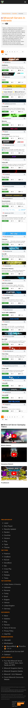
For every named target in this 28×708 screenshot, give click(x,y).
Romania (7, 590)
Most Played (8, 526)
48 (12, 82)
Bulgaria (6, 599)
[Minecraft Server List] (2, 2)
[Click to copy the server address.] (24, 62)
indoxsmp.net (6, 148)
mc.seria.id (7, 174)
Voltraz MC (5, 162)
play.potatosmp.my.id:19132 (11, 366)
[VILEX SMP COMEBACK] (14, 306)
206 (13, 344)
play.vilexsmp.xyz (8, 310)
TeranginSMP (5, 298)
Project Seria (5, 177)
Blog (5, 622)
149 (13, 153)
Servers (4, 23)
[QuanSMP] (14, 183)
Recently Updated (10, 529)
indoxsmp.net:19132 (9, 145)
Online (5, 70)
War (5, 566)
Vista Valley (5, 354)
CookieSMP (5, 106)
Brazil (6, 596)
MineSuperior (8, 643)
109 (13, 111)
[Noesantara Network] (14, 262)
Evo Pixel (4, 324)
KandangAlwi (5, 134)
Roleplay (7, 575)
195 (13, 288)
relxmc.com (7, 77)
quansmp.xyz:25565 (9, 186)
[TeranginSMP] (14, 292)
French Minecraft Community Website (13, 678)
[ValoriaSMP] (14, 389)
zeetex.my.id (7, 280)
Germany (7, 608)
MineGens (5, 407)
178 (13, 221)
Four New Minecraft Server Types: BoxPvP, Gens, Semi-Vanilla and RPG (13, 663)
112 (13, 125)
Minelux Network (6, 445)
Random (7, 532)
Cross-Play (7, 569)
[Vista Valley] (14, 348)
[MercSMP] (14, 333)
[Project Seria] (14, 171)
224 (13, 359)
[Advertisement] (14, 8)
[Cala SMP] (14, 210)
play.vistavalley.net (8, 351)
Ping (5, 541)
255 (13, 411)
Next (6, 54)
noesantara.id (7, 266)
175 (13, 206)
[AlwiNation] (14, 59)
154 (13, 167)
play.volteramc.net (8, 380)
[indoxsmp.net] (14, 142)
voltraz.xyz (6, 160)
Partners (7, 625)
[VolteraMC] (14, 377)
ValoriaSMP (5, 395)
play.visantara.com (8, 236)
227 (13, 373)
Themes (6, 547)
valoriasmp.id (7, 392)
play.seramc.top (8, 251)
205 (13, 329)
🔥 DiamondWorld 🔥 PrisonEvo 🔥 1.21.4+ (15, 647)
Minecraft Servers (6, 13)
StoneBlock (8, 563)
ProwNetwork (5, 483)
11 (12, 70)
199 (13, 303)
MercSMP (4, 339)
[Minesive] (14, 115)
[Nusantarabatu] (14, 195)
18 (2, 54)
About (6, 616)
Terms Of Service (10, 628)
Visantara (4, 239)
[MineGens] (14, 401)
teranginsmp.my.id (8, 295)
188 (13, 273)
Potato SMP (5, 368)
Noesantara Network (7, 268)
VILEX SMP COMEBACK (9, 312)
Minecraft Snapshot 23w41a (13, 668)
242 (13, 397)
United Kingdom (9, 605)
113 (13, 138)
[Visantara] (14, 233)
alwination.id (7, 62)
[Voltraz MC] (14, 156)
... (19, 51)
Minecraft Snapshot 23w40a (13, 671)
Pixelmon (7, 553)
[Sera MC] (14, 248)
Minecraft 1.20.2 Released (13, 674)
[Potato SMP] (14, 362)
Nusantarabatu (6, 201)
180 (13, 244)
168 (13, 191)
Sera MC (4, 254)
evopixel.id (6, 322)
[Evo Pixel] (14, 318)
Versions (7, 538)
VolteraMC (5, 383)
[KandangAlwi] (14, 128)
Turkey (6, 593)
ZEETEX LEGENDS (7, 283)
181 (13, 259)
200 (13, 315)
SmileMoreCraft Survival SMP (14, 651)
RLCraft (6, 560)
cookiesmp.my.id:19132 (10, 104)
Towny (6, 578)
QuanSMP (5, 189)
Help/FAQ (7, 634)
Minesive (4, 121)
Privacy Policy (8, 631)
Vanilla (6, 572)
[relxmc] (14, 74)
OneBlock (7, 557)
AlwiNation (5, 65)
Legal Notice (14, 706)
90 (12, 97)
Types (6, 544)
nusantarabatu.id (8, 198)
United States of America (12, 584)
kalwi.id (6, 131)
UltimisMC (7, 640)
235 (13, 385)
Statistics (7, 619)
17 (22, 51)
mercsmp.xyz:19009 (9, 336)
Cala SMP (4, 216)
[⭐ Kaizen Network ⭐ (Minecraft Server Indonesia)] (14, 86)
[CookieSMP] (14, 100)
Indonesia (7, 587)
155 (13, 179)
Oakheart (7, 654)
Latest (6, 523)
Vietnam (7, 602)
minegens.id (7, 404)
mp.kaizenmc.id (8, 89)
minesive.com (7, 118)
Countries (14, 13)
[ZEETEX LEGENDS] (14, 277)
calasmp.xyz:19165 (9, 213)
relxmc (4, 80)
